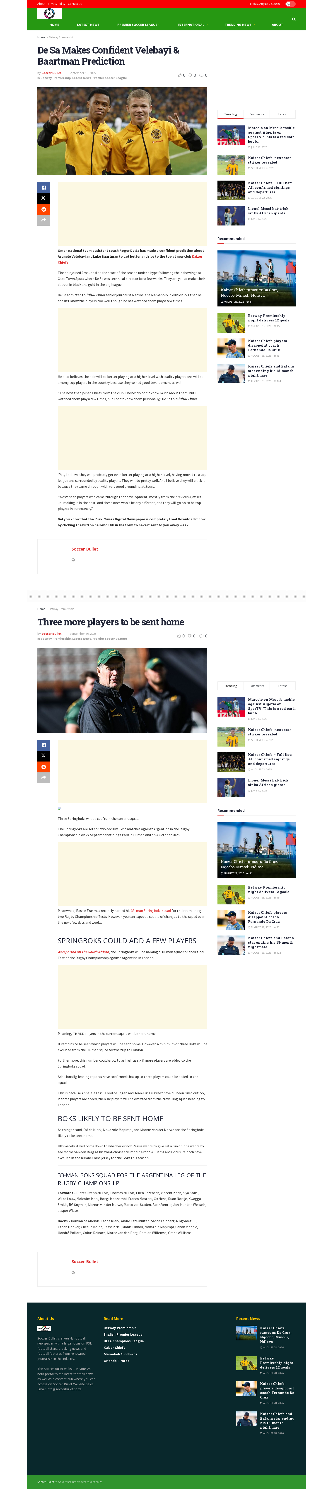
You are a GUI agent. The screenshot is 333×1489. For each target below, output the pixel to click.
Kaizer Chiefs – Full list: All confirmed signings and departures (270, 187)
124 (278, 381)
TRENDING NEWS (238, 24)
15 (278, 326)
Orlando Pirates (116, 1361)
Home (54, 24)
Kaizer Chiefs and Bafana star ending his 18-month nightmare (271, 370)
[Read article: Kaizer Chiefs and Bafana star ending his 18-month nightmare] (231, 373)
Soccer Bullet (51, 73)
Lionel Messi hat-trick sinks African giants (268, 210)
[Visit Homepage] (49, 13)
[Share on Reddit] (43, 209)
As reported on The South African (83, 952)
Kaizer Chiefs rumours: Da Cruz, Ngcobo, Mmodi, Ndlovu (249, 292)
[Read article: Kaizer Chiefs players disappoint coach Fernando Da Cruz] (231, 348)
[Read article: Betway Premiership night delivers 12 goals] (231, 323)
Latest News (88, 24)
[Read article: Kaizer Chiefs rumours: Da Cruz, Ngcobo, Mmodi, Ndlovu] (256, 278)
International (191, 24)
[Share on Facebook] (43, 187)
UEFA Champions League (124, 1341)
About (41, 4)
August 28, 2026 (233, 301)
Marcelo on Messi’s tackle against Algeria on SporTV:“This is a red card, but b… (272, 134)
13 (278, 355)
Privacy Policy (56, 4)
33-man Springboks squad (151, 910)
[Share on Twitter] (43, 198)
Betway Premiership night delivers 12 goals (268, 317)
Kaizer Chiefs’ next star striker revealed (269, 159)
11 (250, 301)
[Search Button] (294, 19)
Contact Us (75, 4)
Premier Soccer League (137, 24)
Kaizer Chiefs (114, 1347)
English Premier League (123, 1334)
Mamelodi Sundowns (120, 1354)
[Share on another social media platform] (43, 220)
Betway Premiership (62, 37)
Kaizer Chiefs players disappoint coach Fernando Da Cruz (267, 345)
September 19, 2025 (82, 73)
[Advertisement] (132, 214)
